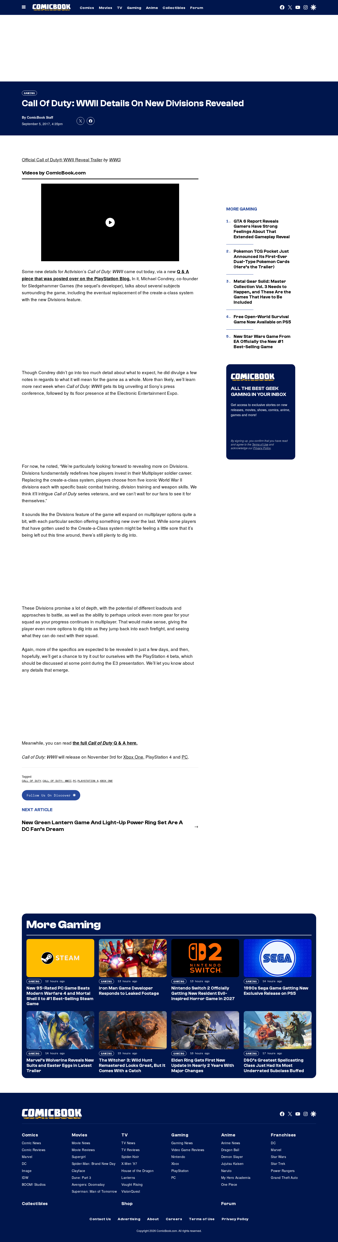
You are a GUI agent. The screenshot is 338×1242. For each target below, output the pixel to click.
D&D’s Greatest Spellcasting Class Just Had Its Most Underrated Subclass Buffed (274, 1065)
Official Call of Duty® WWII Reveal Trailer (62, 159)
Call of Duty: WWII (57, 781)
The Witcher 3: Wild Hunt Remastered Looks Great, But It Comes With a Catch (132, 1065)
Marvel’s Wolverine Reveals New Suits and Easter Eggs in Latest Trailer (60, 1065)
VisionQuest (130, 1191)
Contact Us (100, 1219)
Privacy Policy (262, 448)
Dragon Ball (230, 1149)
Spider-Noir (130, 1156)
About (153, 1219)
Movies (105, 8)
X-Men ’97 (129, 1163)
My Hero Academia (236, 1177)
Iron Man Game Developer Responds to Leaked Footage (129, 991)
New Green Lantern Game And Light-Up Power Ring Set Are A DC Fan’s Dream (102, 825)
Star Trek (278, 1163)
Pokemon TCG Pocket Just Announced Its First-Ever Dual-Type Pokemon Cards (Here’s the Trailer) (261, 259)
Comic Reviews (33, 1149)
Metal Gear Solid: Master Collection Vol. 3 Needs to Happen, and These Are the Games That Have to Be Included (262, 292)
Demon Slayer (232, 1156)
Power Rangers (283, 1170)
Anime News (230, 1143)
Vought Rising (132, 1184)
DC (24, 1163)
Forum (196, 8)
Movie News (81, 1143)
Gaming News (182, 1143)
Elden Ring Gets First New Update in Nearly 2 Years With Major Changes (202, 1065)
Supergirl (79, 1156)
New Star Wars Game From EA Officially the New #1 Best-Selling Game (262, 342)
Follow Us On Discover (50, 795)
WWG (115, 160)
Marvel (27, 1156)
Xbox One (133, 757)
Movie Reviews (83, 1149)
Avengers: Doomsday (88, 1184)
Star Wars (278, 1156)
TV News (128, 1143)
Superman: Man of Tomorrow (94, 1191)
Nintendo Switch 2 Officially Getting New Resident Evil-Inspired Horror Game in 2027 (203, 993)
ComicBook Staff (40, 117)
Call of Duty (31, 781)
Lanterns (128, 1177)
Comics (87, 8)
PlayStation (180, 1170)
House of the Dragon (137, 1170)
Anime (152, 8)
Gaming (134, 8)
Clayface (78, 1170)
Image (27, 1170)
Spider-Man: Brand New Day (94, 1163)
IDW (25, 1177)
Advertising (129, 1219)
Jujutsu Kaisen (232, 1163)
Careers (174, 1219)
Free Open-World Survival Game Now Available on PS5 (262, 319)
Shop (126, 1203)
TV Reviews (130, 1149)
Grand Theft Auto (284, 1177)
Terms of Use (260, 444)
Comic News (31, 1143)
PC (185, 757)
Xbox (175, 1163)
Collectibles (174, 8)
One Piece (229, 1184)
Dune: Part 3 (81, 1177)
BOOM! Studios (34, 1184)
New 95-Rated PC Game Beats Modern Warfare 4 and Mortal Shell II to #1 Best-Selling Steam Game (59, 996)
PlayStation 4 (87, 781)
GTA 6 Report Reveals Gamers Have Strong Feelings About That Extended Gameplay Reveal (262, 229)
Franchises (283, 1135)
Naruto (226, 1170)
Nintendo (178, 1156)
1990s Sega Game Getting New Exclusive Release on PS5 (276, 991)
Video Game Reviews (187, 1149)
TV (119, 8)
